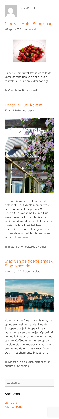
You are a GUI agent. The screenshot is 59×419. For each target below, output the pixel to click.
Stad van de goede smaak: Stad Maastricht (29, 263)
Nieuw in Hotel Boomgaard (29, 23)
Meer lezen (22, 237)
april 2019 (11, 402)
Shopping (23, 366)
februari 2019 (13, 407)
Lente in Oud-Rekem (23, 105)
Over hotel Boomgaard (22, 90)
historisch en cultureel (22, 246)
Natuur (42, 246)
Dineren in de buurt (20, 361)
